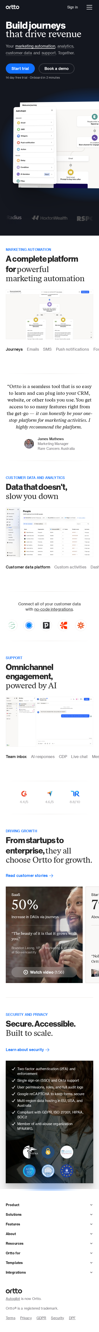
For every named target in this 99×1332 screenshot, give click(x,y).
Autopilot (13, 1299)
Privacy (26, 1318)
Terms (10, 1318)
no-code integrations (53, 609)
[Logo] (12, 7)
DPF (72, 1318)
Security (57, 1318)
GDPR (41, 1318)
